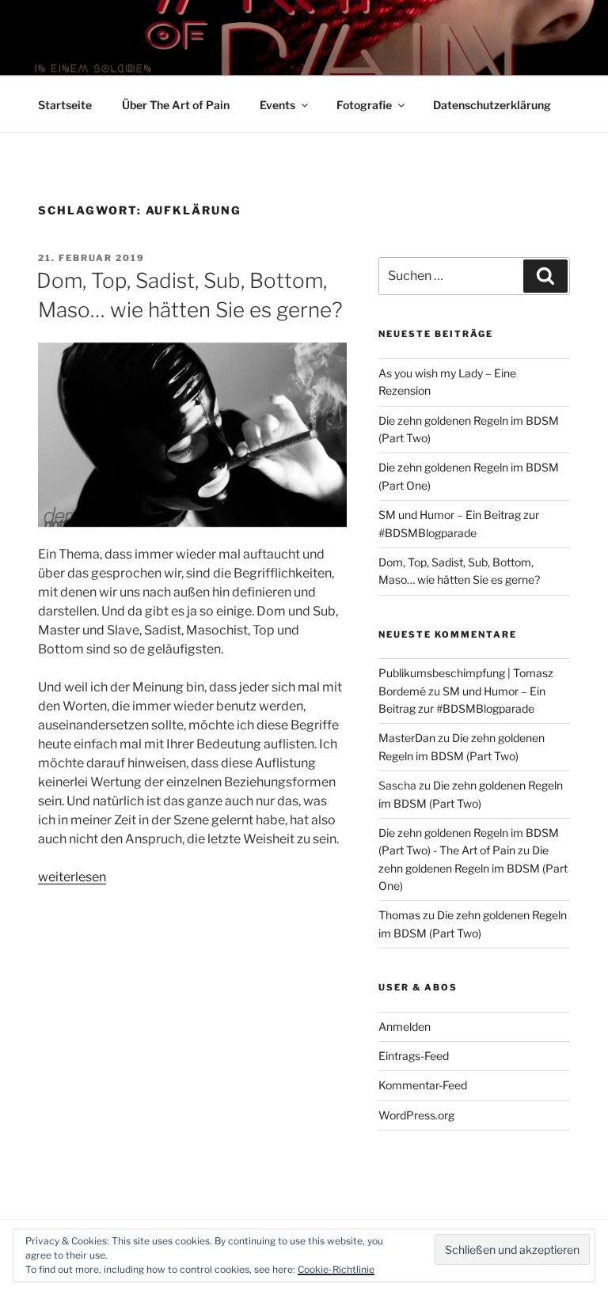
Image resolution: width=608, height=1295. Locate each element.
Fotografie (364, 105)
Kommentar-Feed (422, 1085)
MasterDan (406, 737)
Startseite (65, 105)
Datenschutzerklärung (492, 105)
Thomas (399, 915)
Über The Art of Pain (176, 105)
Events (277, 105)
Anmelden (404, 1026)
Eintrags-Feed (413, 1055)
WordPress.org (416, 1115)
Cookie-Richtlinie (336, 1269)
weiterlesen (72, 876)
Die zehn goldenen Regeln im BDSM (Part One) (473, 867)
